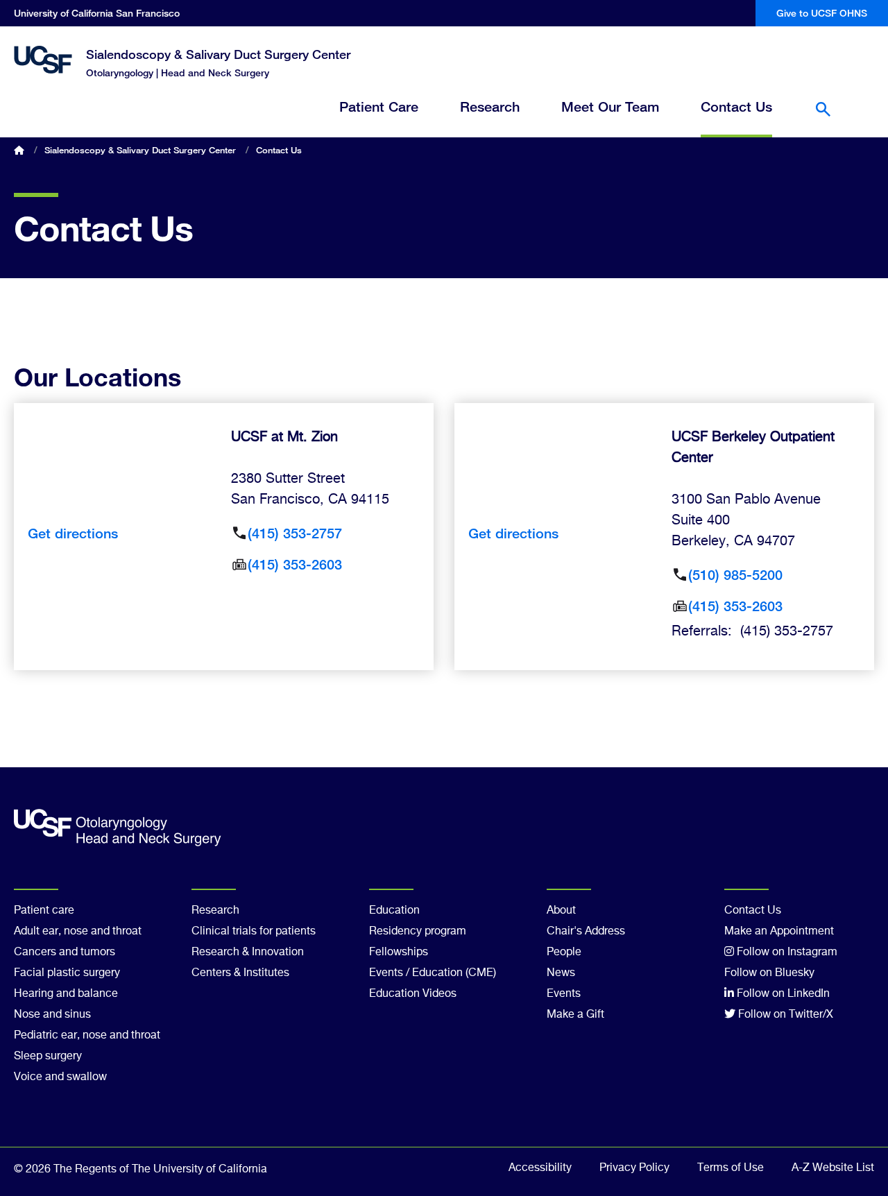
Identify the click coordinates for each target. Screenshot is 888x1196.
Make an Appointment (779, 931)
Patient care (44, 910)
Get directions (73, 533)
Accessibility (540, 1168)
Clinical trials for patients (253, 931)
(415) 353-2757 (295, 533)
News (561, 973)
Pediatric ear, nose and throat (87, 1035)
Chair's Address (586, 931)
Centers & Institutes (240, 973)
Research (490, 107)
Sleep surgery (48, 1056)
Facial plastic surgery (67, 973)
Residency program (417, 931)
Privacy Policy (634, 1168)
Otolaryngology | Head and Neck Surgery (177, 72)
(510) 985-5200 (735, 575)
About (561, 910)
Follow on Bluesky (769, 973)
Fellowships (398, 952)
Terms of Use (730, 1168)
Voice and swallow (60, 1077)
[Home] (43, 60)
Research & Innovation (247, 952)
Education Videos (412, 994)
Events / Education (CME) (432, 973)
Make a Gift (575, 1014)
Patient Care (378, 107)
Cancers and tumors (64, 952)
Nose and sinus (52, 1014)
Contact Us (736, 107)
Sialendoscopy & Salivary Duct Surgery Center (218, 54)
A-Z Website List (833, 1168)
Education (394, 910)
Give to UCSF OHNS (821, 13)
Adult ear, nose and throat (78, 931)
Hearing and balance (66, 994)
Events (564, 994)
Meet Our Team (610, 107)
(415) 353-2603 (295, 564)
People (564, 952)
